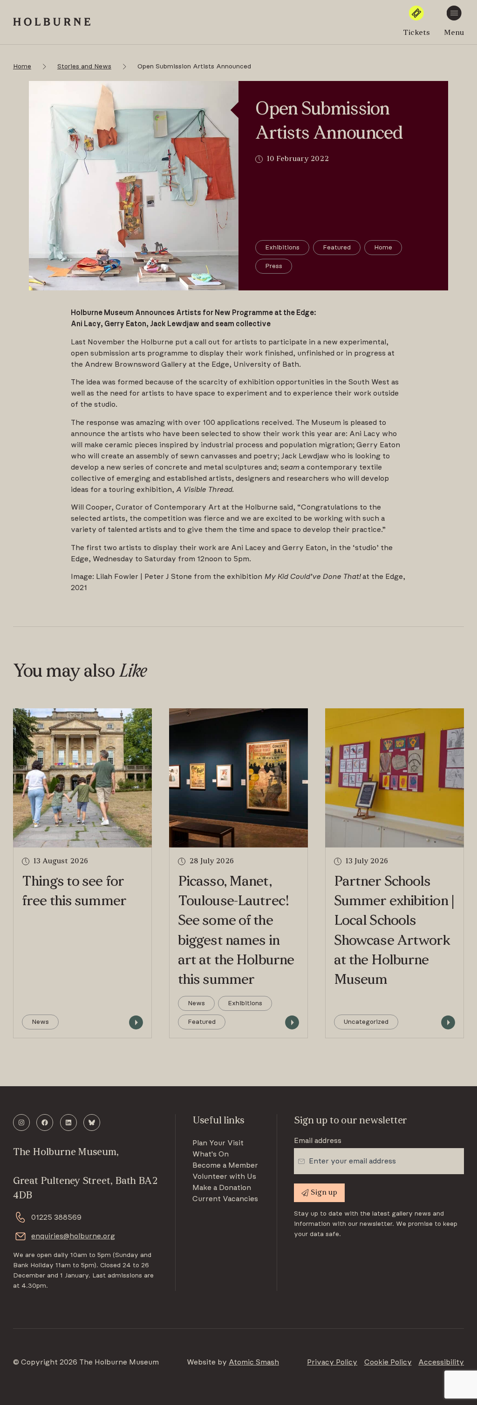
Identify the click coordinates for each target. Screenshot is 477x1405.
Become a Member (225, 1165)
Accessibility (441, 1362)
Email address (317, 1140)
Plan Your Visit (218, 1143)
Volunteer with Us (224, 1176)
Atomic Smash (254, 1362)
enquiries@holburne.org (73, 1236)
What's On (210, 1154)
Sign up (324, 1193)
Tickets (416, 33)
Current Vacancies (225, 1199)
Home (22, 66)
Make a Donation (221, 1187)
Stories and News (84, 66)
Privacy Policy (332, 1362)
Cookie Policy (388, 1362)
